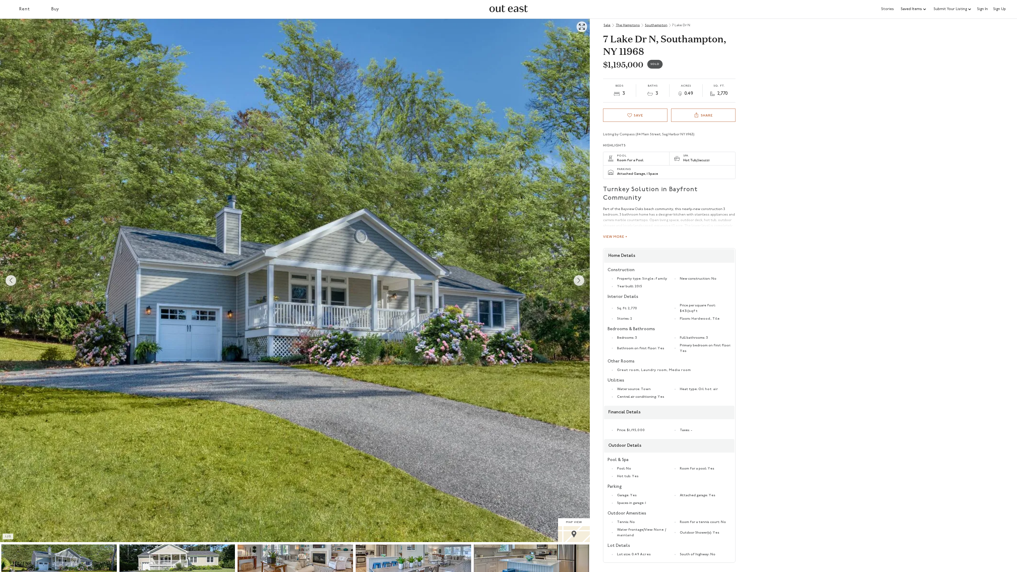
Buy (55, 9)
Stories (887, 9)
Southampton (656, 25)
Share (707, 115)
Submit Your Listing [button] (950, 9)
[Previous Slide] (11, 280)
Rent (24, 9)
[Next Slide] (579, 280)
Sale (607, 25)
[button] (913, 9)
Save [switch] (638, 115)
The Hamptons (628, 25)
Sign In (982, 9)
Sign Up (999, 9)
